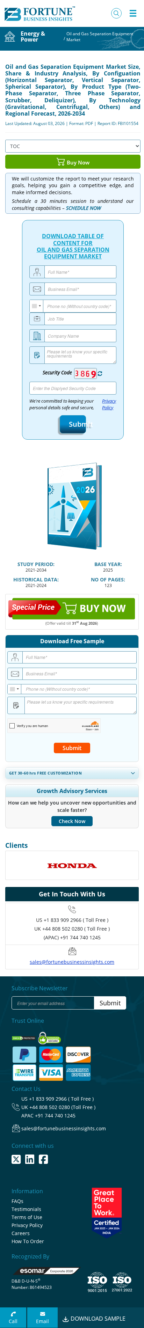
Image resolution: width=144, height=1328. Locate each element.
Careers (21, 1233)
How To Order (28, 1241)
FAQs (17, 1201)
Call (13, 1321)
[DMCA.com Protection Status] (24, 1036)
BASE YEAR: (108, 564)
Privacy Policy (109, 404)
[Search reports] (116, 13)
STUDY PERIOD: (36, 564)
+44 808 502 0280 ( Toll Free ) (76, 928)
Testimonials (26, 1209)
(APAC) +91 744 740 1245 (72, 937)
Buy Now (77, 162)
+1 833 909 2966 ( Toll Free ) (76, 920)
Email (42, 1321)
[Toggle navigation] (133, 13)
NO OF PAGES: (108, 579)
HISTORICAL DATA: (36, 579)
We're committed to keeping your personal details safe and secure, (72, 404)
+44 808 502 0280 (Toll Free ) (62, 1107)
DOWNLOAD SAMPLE (97, 1318)
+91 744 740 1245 (55, 1115)
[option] (72, 865)
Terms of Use (27, 1217)
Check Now (72, 821)
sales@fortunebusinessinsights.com (72, 962)
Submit (73, 424)
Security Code (57, 372)
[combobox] (36, 306)
